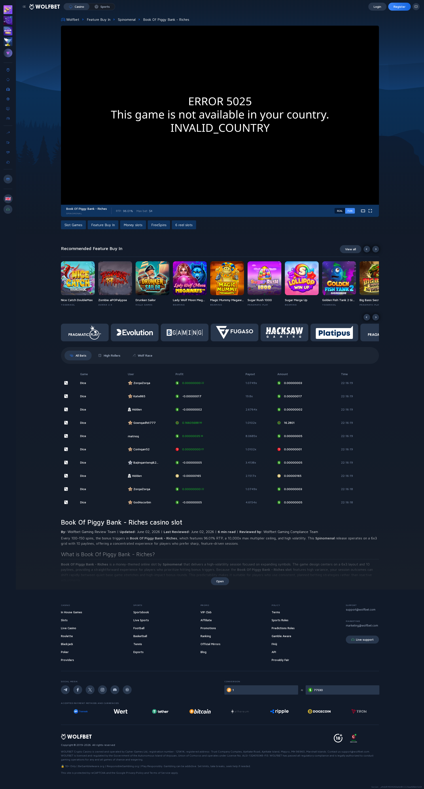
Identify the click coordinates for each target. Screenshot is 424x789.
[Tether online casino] (120, 711)
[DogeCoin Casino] (279, 711)
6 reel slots (184, 225)
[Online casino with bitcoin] (160, 711)
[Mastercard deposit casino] (358, 711)
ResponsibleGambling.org (123, 766)
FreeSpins (159, 225)
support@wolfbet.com (360, 609)
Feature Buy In (98, 19)
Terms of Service (160, 772)
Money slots (133, 225)
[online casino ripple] (240, 711)
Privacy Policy (135, 772)
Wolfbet (72, 19)
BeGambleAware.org (91, 766)
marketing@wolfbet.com (362, 625)
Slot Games (73, 225)
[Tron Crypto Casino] (319, 711)
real (340, 210)
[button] (79, 283)
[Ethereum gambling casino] (200, 711)
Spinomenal (127, 19)
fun (350, 210)
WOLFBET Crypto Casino (76, 751)
